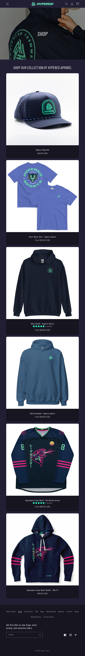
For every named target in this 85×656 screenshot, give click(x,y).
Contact (69, 612)
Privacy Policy (49, 617)
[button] (7, 4)
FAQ (36, 612)
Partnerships (51, 612)
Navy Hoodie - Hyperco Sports (42, 323)
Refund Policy (36, 617)
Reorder (61, 612)
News (77, 612)
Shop (20, 612)
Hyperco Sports (45, 651)
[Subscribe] (39, 635)
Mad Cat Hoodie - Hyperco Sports (42, 413)
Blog (42, 612)
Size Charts (28, 612)
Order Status (11, 612)
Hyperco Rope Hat (42, 150)
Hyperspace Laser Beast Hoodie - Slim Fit (42, 590)
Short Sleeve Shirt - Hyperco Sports (42, 237)
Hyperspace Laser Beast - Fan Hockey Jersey (42, 500)
